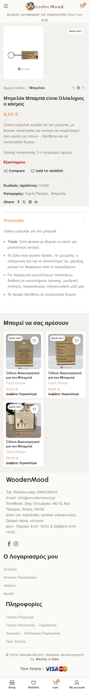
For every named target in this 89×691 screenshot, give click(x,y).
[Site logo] (44, 6)
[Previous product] (73, 88)
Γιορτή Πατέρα (36, 193)
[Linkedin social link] (36, 202)
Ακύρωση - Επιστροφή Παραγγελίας (33, 633)
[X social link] (24, 202)
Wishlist (10, 586)
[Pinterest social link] (30, 202)
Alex (55, 659)
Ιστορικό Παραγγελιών (20, 577)
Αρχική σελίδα (15, 88)
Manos (41, 659)
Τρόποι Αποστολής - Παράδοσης (31, 625)
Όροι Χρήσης (16, 641)
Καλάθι (9, 594)
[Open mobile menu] (6, 6)
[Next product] (83, 88)
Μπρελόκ (37, 88)
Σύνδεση (10, 569)
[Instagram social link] (15, 544)
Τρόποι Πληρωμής (20, 617)
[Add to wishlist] (34, 340)
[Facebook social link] (18, 202)
